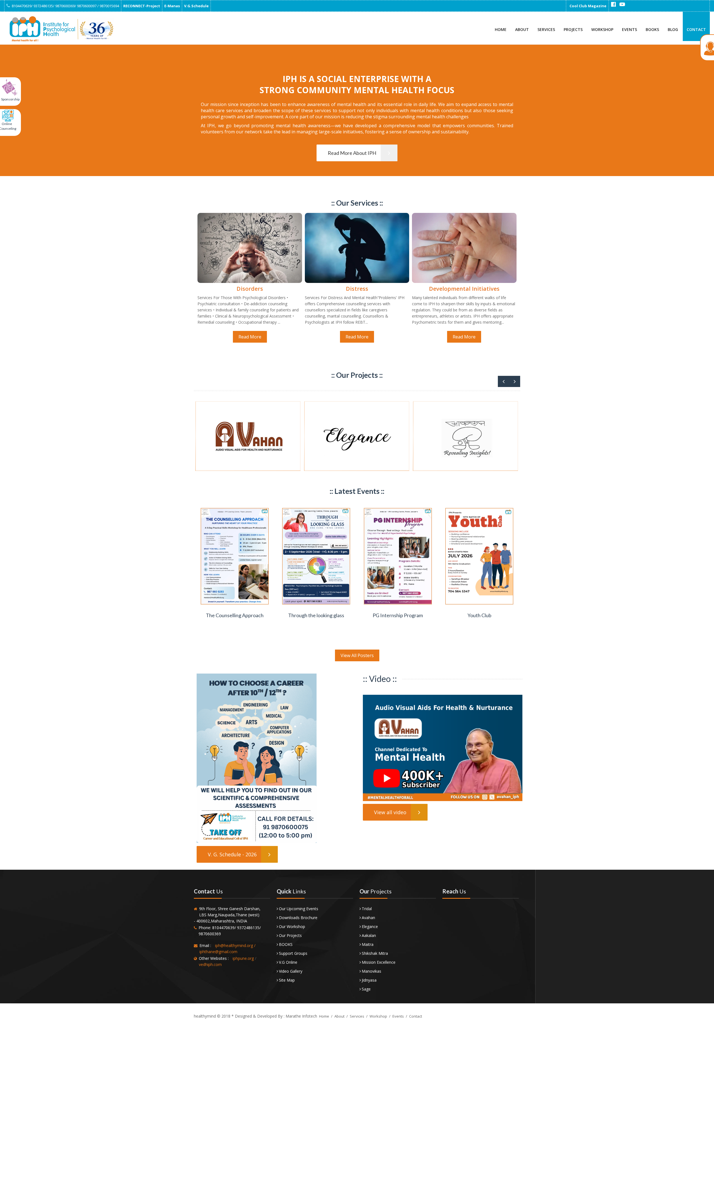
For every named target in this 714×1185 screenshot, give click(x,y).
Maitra (367, 944)
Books (652, 29)
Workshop (602, 29)
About (522, 29)
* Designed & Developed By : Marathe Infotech (273, 1016)
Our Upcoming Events (298, 908)
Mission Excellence (378, 962)
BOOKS (286, 944)
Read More (249, 337)
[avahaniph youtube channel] (622, 4)
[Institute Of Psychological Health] (60, 29)
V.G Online (288, 962)
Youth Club (479, 615)
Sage (366, 989)
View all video (390, 812)
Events (629, 29)
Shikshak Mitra (375, 953)
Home (500, 29)
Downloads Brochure (298, 917)
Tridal (367, 908)
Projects (573, 29)
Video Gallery (290, 971)
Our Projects (290, 935)
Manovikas (371, 971)
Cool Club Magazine (588, 5)
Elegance (370, 926)
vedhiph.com (210, 964)
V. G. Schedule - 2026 (232, 854)
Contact (696, 29)
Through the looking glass (316, 615)
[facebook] (613, 4)
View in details (235, 604)
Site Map (287, 980)
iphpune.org (243, 958)
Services (546, 29)
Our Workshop (292, 926)
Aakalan (369, 935)
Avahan (368, 917)
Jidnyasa (369, 980)
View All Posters (357, 655)
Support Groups (293, 953)
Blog (673, 29)
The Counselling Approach (235, 615)
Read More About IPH (352, 153)
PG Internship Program (398, 615)
